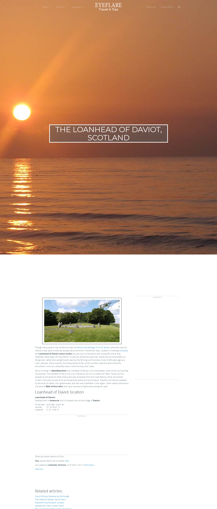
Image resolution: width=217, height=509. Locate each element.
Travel (45, 7)
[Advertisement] (108, 273)
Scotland (124, 350)
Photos (60, 7)
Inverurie (39, 469)
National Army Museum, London (49, 502)
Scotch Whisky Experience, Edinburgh (52, 496)
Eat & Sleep (77, 7)
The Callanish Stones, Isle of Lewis (50, 499)
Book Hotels (167, 7)
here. (67, 460)
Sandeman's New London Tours (49, 505)
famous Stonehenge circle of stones (93, 347)
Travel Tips (151, 7)
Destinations (89, 465)
